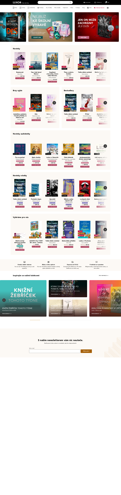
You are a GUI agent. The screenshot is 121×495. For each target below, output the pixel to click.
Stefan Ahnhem (101, 244)
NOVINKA (15, 68)
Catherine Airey (52, 200)
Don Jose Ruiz (68, 160)
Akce (90, 7)
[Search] (70, 2)
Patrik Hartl (19, 119)
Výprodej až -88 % (82, 237)
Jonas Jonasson (52, 77)
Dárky (71, 7)
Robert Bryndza (36, 115)
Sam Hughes (85, 160)
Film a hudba (57, 7)
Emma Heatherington (52, 159)
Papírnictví (65, 7)
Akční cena (81, 235)
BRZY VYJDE (16, 110)
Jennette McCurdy (101, 75)
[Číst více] (50, 27)
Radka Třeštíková (50, 117)
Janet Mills (72, 159)
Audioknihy (32, 7)
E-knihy (23, 7)
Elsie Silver (19, 74)
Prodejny (78, 7)
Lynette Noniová (85, 200)
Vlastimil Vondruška (36, 159)
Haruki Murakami (69, 202)
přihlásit (86, 351)
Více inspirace (103, 275)
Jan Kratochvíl (101, 200)
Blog (83, 7)
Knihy (16, 7)
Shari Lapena (85, 74)
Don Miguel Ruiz (66, 159)
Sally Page (68, 242)
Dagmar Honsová (20, 159)
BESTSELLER (16, 66)
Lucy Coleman (85, 242)
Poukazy (41, 7)
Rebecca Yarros (36, 200)
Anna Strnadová (36, 75)
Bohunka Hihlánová (101, 159)
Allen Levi (68, 75)
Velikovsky (56, 117)
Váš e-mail (31, 348)
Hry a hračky (49, 7)
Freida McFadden (87, 115)
